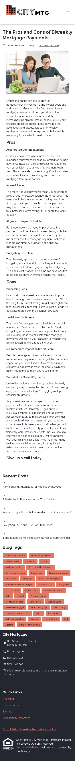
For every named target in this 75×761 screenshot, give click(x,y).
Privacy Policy (11, 705)
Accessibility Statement (16, 718)
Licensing (8, 698)
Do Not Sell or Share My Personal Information (29, 729)
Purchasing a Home (49, 45)
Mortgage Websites (28, 747)
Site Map (8, 711)
